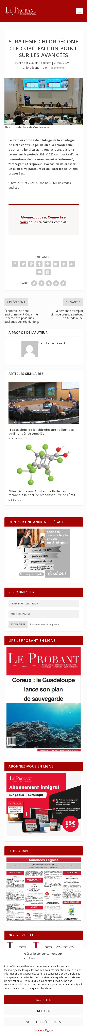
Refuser (43, 1011)
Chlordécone (31, 67)
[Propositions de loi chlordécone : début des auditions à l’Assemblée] (43, 403)
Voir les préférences (43, 1022)
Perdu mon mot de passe (44, 624)
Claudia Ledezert (40, 63)
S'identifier (18, 624)
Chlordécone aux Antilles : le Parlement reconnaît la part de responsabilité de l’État (41, 493)
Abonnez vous (32, 217)
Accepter (43, 1000)
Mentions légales (43, 1030)
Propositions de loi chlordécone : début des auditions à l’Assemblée (41, 431)
